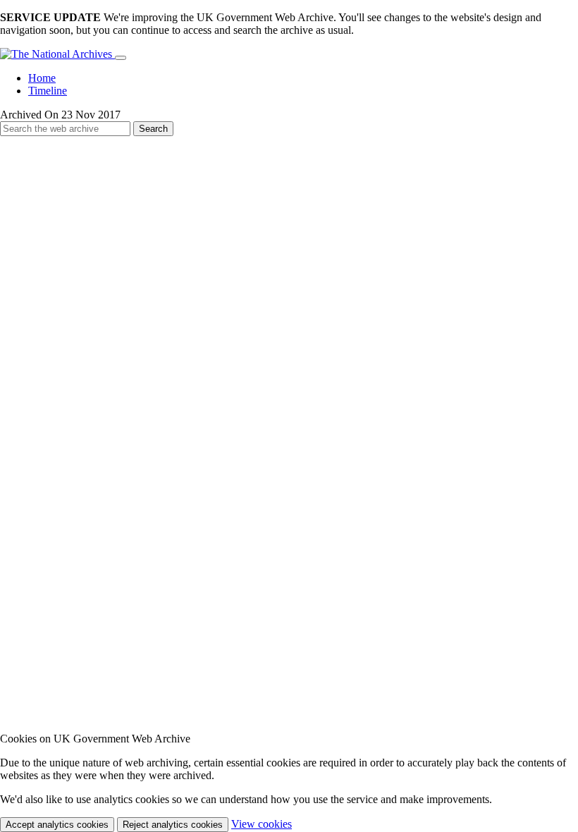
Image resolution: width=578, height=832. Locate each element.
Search (153, 128)
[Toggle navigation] (120, 58)
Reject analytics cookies (173, 824)
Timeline (47, 91)
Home (42, 78)
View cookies (261, 824)
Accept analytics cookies (57, 824)
